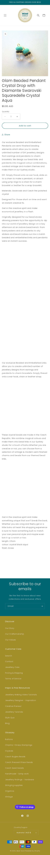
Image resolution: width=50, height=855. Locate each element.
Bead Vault (21, 851)
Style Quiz (10, 717)
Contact (9, 661)
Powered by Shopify (32, 851)
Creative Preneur (13, 706)
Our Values (10, 640)
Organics (9, 791)
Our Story (9, 628)
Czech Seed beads (14, 768)
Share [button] (7, 134)
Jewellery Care (12, 667)
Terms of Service (13, 678)
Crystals (9, 751)
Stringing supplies (14, 785)
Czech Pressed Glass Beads (19, 762)
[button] (5, 15)
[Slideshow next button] (47, 561)
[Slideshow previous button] (3, 561)
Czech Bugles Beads (15, 756)
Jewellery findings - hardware (19, 779)
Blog (7, 723)
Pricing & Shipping (14, 673)
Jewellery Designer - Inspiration (20, 700)
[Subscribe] (42, 606)
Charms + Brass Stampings (18, 745)
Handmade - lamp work (17, 773)
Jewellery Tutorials (14, 712)
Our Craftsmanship (14, 634)
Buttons (9, 739)
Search (8, 656)
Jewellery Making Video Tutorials (21, 694)
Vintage (9, 796)
